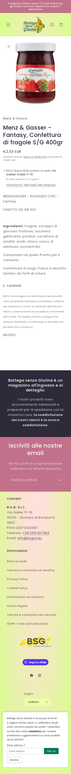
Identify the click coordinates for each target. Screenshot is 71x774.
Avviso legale (17, 606)
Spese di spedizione (35, 156)
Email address (16, 745)
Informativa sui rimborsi (25, 597)
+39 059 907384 (35, 533)
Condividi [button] (14, 286)
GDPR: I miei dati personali (27, 624)
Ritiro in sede (17, 561)
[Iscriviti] (59, 480)
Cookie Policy (17, 588)
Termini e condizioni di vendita (30, 570)
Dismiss (14, 759)
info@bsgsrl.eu (29, 538)
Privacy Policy (17, 579)
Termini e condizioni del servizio (31, 615)
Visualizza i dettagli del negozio (31, 185)
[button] (8, 24)
